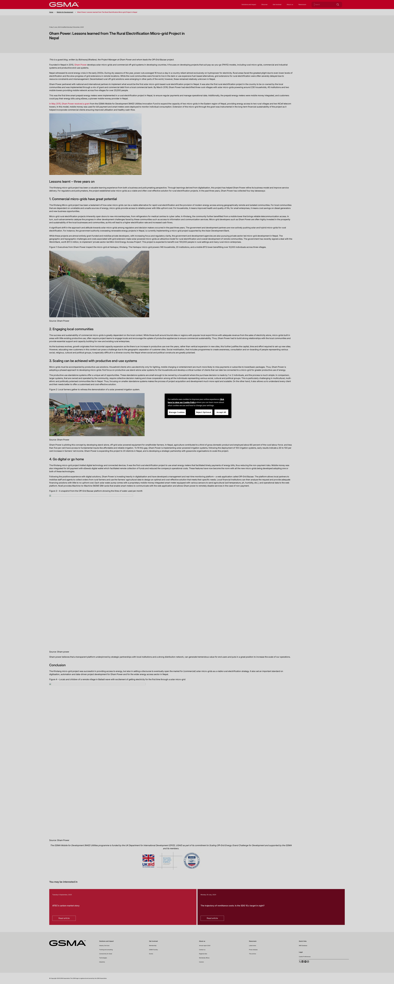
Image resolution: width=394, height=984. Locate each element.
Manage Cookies (177, 412)
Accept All (221, 412)
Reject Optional (203, 412)
